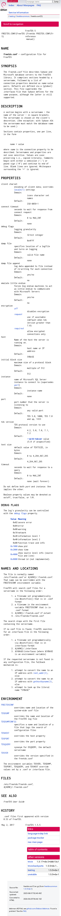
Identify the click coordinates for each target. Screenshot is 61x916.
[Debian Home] (3, 5)
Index (11, 5)
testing (12, 16)
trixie (30, 861)
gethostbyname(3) (42, 681)
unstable (32, 874)
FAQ (39, 5)
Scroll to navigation (13, 24)
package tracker (36, 837)
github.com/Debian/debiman (38, 909)
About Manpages (25, 5)
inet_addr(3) (40, 673)
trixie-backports (35, 866)
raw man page (35, 842)
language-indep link (38, 833)
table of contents (38, 849)
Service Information (19, 12)
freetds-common (22, 16)
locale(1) (19, 189)
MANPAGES (12, 1)
